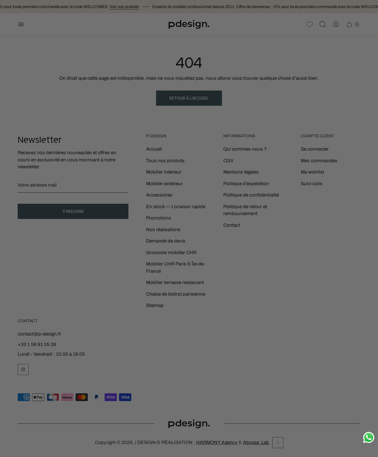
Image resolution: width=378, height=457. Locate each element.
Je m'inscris (216, 260)
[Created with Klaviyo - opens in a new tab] (189, 285)
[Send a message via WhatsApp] (368, 437)
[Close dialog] (265, 175)
